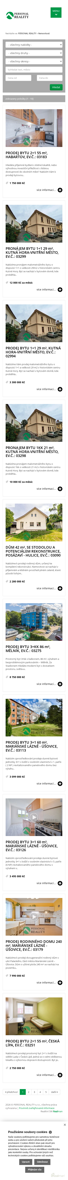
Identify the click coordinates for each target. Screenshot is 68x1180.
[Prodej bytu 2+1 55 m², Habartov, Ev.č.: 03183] (34, 128)
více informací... (46, 190)
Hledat (56, 87)
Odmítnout (42, 1162)
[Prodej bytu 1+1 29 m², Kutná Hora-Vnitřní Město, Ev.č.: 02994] (34, 323)
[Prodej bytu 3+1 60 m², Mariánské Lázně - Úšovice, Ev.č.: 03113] (34, 718)
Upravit (26, 1162)
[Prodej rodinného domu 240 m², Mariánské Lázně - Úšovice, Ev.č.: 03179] (34, 917)
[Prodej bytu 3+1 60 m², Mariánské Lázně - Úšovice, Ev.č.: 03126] (34, 817)
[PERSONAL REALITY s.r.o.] (17, 15)
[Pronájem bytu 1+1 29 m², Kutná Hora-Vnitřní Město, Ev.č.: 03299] (34, 224)
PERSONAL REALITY (27, 33)
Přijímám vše (35, 1169)
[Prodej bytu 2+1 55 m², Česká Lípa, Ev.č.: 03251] (34, 1016)
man (58, 1111)
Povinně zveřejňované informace (36, 1108)
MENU (56, 10)
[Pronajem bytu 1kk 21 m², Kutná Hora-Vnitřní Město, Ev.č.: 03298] (34, 423)
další (54, 1092)
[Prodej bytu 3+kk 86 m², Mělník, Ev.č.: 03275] (34, 622)
